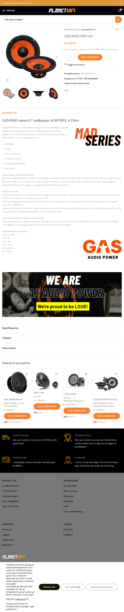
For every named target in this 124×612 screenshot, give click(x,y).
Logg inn (6, 534)
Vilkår (66, 506)
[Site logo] (62, 10)
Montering (68, 496)
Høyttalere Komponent (74, 401)
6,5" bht (79, 78)
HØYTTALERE (10, 403)
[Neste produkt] (120, 29)
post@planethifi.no (11, 485)
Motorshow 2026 (81, 83)
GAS (66, 90)
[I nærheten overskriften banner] (120, 3)
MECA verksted (70, 491)
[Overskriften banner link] (57, 3)
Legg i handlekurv (90, 57)
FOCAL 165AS (70, 394)
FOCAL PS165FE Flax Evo (105, 399)
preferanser (20, 599)
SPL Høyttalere (91, 78)
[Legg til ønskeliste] (26, 374)
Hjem (66, 30)
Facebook (68, 529)
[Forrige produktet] (114, 29)
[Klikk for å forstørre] (8, 80)
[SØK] (118, 19)
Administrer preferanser (102, 587)
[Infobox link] (31, 439)
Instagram (68, 534)
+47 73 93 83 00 (9, 491)
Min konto (7, 529)
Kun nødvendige (73, 587)
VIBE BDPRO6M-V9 (13, 399)
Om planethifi (70, 485)
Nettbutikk (75, 30)
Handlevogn (7, 539)
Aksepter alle (49, 587)
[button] (17, 416)
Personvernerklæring (73, 511)
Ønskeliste (7, 545)
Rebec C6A (39, 392)
